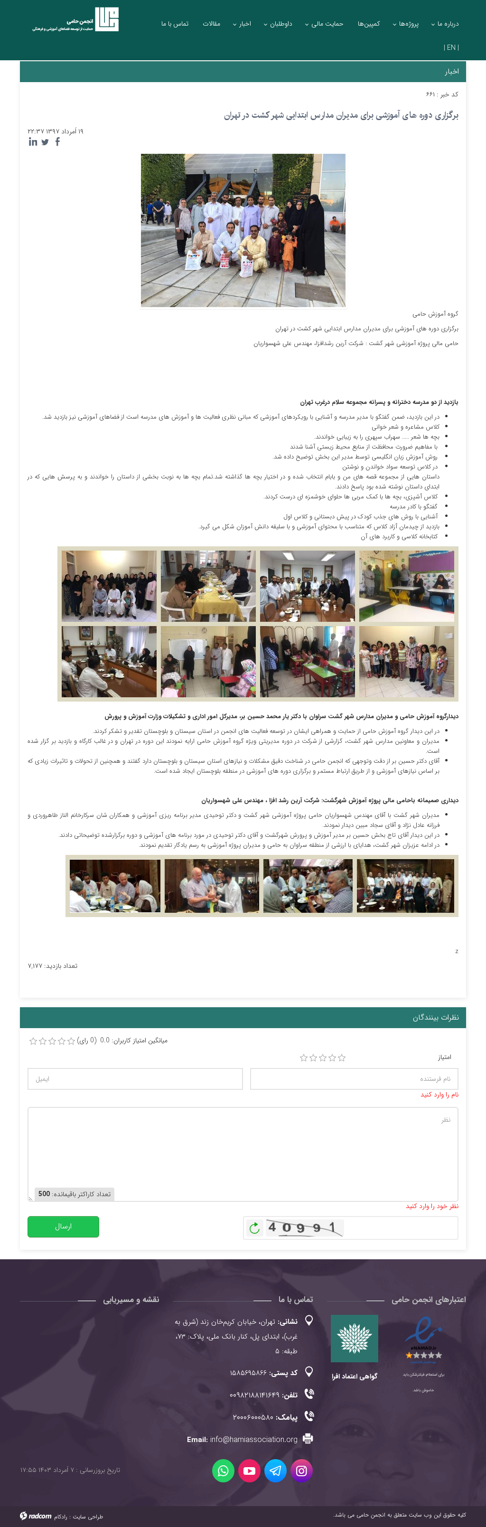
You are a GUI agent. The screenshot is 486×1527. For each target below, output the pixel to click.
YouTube (249, 1470)
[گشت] (208, 586)
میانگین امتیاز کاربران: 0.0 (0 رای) (122, 1041)
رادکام (60, 1516)
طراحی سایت (88, 1516)
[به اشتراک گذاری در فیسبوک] (57, 142)
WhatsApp (223, 1470)
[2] (313, 1058)
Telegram (275, 1470)
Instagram (301, 1470)
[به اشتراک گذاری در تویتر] (45, 142)
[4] (332, 1058)
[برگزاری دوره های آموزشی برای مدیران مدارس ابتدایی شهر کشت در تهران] (243, 230)
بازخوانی (254, 1225)
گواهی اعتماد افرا (354, 1376)
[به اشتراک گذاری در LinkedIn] (32, 142)
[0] (33, 1041)
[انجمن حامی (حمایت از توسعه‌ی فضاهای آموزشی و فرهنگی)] (70, 25)
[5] (341, 1058)
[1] (303, 1058)
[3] (322, 1058)
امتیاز (444, 1057)
